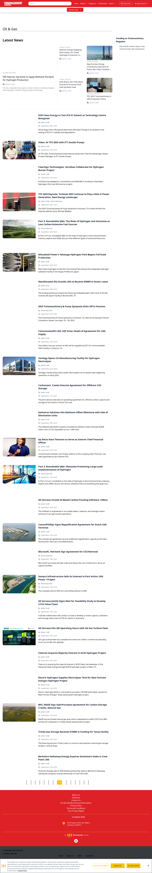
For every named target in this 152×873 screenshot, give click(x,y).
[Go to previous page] (24, 782)
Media (82, 3)
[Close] (148, 865)
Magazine (92, 3)
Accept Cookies (133, 866)
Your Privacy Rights (76, 811)
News (76, 3)
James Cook (45, 122)
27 (37, 782)
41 (86, 782)
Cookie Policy (22, 871)
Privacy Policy (76, 805)
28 (42, 782)
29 (46, 782)
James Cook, (45, 201)
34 (69, 782)
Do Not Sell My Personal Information (76, 803)
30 (51, 782)
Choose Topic (73, 10)
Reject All (117, 866)
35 (73, 782)
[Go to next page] (91, 782)
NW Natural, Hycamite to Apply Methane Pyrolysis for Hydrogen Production (28, 78)
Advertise (76, 797)
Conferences (102, 3)
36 (77, 782)
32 (60, 782)
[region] (76, 866)
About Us (76, 795)
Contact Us (76, 800)
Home (60, 856)
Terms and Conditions (76, 808)
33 (64, 782)
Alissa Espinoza (56, 201)
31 (55, 782)
